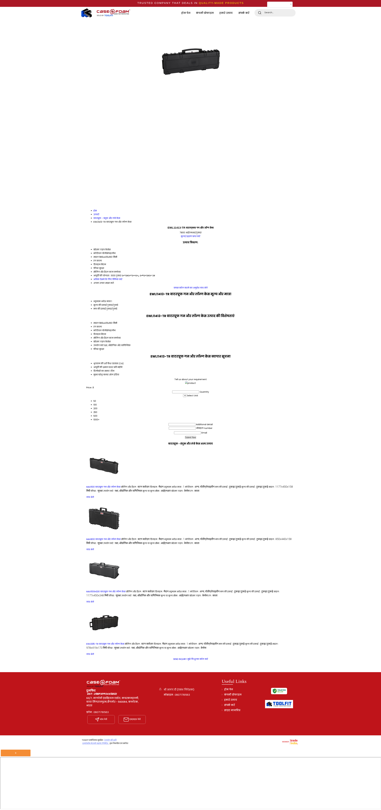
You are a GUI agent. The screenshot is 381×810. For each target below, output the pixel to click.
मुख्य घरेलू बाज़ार (100, 374)
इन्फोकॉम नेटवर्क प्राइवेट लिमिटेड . (95, 743)
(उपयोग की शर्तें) (110, 740)
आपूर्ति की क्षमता (100, 367)
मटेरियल (97, 330)
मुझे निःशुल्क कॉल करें (197, 659)
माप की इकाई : (228, 486)
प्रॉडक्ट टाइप (99, 341)
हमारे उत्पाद (226, 13)
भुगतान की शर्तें (100, 363)
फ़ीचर (96, 349)
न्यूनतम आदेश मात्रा (102, 301)
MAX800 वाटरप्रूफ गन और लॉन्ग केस (103, 539)
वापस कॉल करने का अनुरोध (186, 287)
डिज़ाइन (96, 334)
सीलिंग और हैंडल (100, 337)
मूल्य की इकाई (100, 305)
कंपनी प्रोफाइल (205, 13)
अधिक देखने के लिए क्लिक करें (107, 279)
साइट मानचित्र (232, 710)
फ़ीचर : (97, 490)
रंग (94, 326)
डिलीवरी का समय (101, 370)
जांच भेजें (203, 287)
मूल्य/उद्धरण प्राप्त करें (190, 236)
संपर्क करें (243, 13)
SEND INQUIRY (180, 659)
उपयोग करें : (122, 490)
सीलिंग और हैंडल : (135, 486)
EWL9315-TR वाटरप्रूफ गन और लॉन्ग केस (105, 643)
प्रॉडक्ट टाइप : (180, 490)
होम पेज (185, 13)
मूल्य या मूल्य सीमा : (157, 490)
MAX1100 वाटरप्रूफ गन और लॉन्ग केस (103, 486)
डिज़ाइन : (156, 486)
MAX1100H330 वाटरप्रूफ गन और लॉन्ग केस (105, 591)
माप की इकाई (99, 308)
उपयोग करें (98, 345)
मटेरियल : (199, 486)
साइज (96, 323)
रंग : (194, 490)
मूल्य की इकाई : (254, 486)
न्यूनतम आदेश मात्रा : (174, 486)
